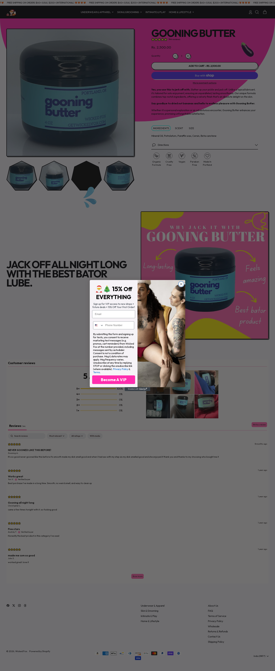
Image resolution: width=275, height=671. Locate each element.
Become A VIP (114, 379)
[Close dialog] (181, 284)
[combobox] (98, 325)
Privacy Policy (120, 369)
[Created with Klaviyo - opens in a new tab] (137, 389)
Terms (96, 372)
